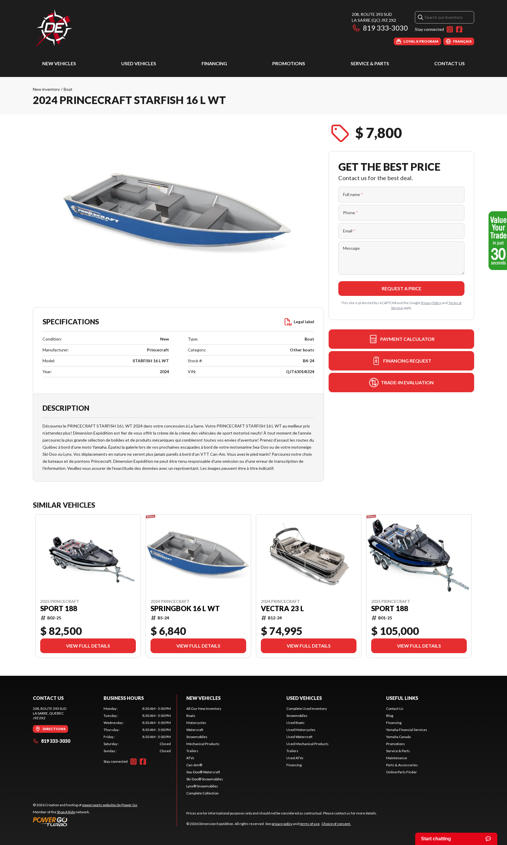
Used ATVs (294, 758)
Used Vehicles (138, 63)
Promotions (288, 63)
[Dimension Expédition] (54, 28)
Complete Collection (202, 793)
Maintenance (396, 758)
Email (349, 230)
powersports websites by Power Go (109, 805)
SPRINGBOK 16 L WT (185, 608)
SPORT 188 (58, 608)
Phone (350, 212)
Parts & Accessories (402, 765)
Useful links (402, 698)
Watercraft (194, 729)
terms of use (310, 823)
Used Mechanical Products (307, 744)
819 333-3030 (385, 28)
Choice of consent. (336, 823)
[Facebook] (459, 29)
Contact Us (449, 63)
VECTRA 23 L (282, 608)
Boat (68, 89)
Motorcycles (196, 722)
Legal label (304, 321)
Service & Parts (370, 63)
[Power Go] (85, 821)
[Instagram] (449, 29)
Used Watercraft (299, 737)
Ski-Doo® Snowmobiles (204, 779)
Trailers (192, 751)
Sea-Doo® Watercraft (203, 772)
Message (351, 248)
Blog (389, 715)
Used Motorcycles (300, 729)
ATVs (190, 758)
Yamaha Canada (398, 737)
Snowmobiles (196, 737)
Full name (353, 194)
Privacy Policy (431, 303)
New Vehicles (59, 63)
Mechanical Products (202, 744)
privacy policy (282, 823)
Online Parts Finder (401, 772)
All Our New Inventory (203, 708)
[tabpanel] (137, 729)
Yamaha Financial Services (406, 729)
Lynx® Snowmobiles (202, 786)
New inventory (46, 89)
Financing (214, 63)
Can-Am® (194, 765)
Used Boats (295, 722)
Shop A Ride (66, 812)
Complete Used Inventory (306, 708)
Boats (190, 715)
